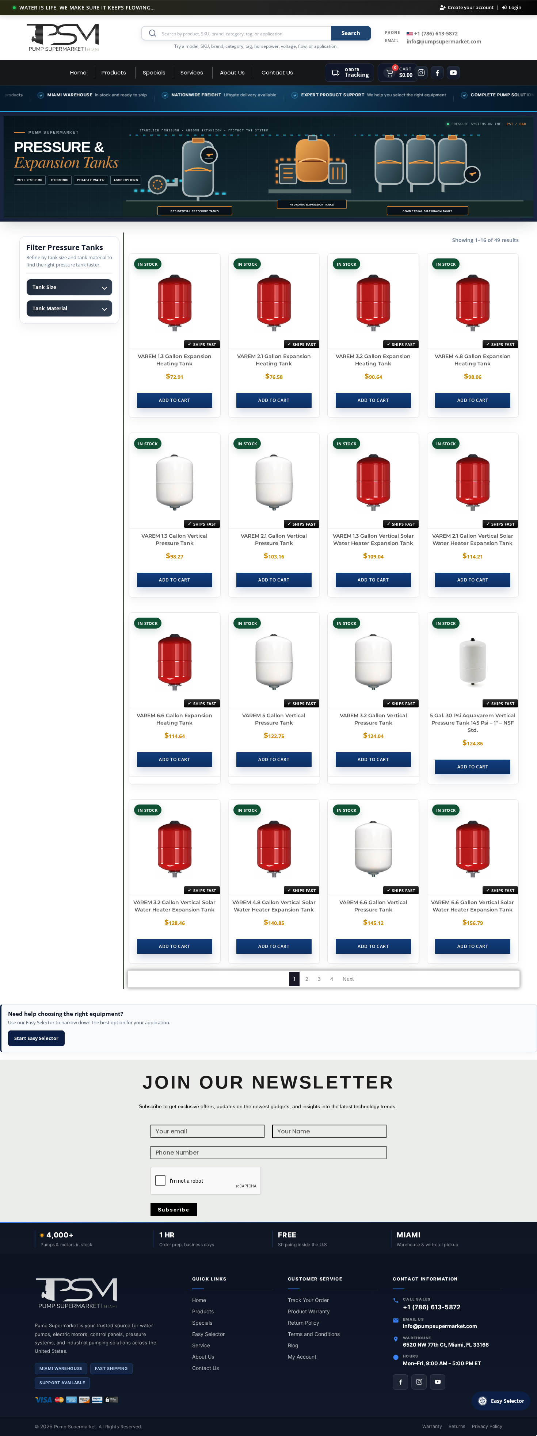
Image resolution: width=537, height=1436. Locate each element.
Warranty (432, 1426)
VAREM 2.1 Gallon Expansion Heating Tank (274, 360)
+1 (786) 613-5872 (435, 33)
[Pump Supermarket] (63, 37)
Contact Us (205, 1368)
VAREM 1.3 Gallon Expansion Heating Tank (175, 360)
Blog (293, 1345)
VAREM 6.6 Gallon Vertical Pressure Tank (373, 906)
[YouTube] (453, 72)
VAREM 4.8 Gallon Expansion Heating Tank (473, 360)
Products (203, 1311)
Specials (202, 1323)
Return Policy (303, 1323)
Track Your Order (308, 1300)
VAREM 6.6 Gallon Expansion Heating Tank (174, 719)
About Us (203, 1357)
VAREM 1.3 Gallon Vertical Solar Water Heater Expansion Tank (373, 539)
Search (351, 33)
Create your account (471, 7)
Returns (457, 1426)
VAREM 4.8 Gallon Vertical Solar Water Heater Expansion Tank (274, 906)
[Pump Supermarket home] (106, 1294)
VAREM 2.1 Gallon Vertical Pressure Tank (274, 539)
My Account (302, 1357)
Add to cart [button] (174, 400)
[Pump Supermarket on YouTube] (437, 1382)
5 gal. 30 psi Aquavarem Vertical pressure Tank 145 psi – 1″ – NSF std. (472, 722)
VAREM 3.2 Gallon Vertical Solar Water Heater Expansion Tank (174, 906)
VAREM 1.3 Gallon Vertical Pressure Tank (174, 539)
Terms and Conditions (314, 1334)
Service (201, 1345)
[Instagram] (421, 72)
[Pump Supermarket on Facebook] (400, 1382)
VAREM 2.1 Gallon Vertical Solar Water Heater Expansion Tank (472, 539)
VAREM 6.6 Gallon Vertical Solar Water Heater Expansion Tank (472, 906)
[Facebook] (437, 72)
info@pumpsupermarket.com (444, 41)
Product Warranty (309, 1311)
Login (515, 7)
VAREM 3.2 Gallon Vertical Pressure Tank (373, 719)
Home (199, 1300)
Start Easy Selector (36, 1038)
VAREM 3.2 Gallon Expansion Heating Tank (373, 360)
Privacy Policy (487, 1426)
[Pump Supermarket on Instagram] (419, 1382)
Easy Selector (208, 1334)
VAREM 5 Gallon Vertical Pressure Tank (273, 719)
